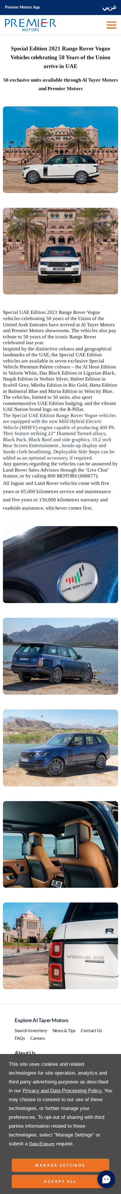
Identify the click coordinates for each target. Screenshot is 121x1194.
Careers (37, 1038)
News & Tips (64, 1030)
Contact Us (91, 1030)
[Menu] (111, 25)
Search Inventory (31, 1030)
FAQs (20, 1038)
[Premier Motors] (30, 25)
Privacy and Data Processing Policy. (63, 1090)
